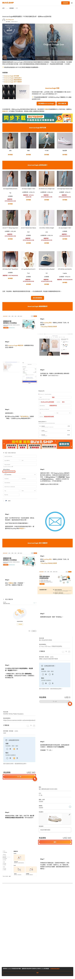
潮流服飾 (11, 8)
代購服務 (46, 109)
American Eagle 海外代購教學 (13, 82)
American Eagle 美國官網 (15, 345)
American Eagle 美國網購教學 (13, 80)
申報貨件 (21, 528)
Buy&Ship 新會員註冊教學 (49, 326)
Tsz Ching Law (10, 19)
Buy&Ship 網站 (47, 322)
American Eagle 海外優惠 (11, 76)
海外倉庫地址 (24, 416)
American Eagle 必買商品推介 (13, 78)
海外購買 (10, 154)
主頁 (3, 8)
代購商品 (10, 583)
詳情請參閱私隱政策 (54, 968)
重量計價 (5, 111)
